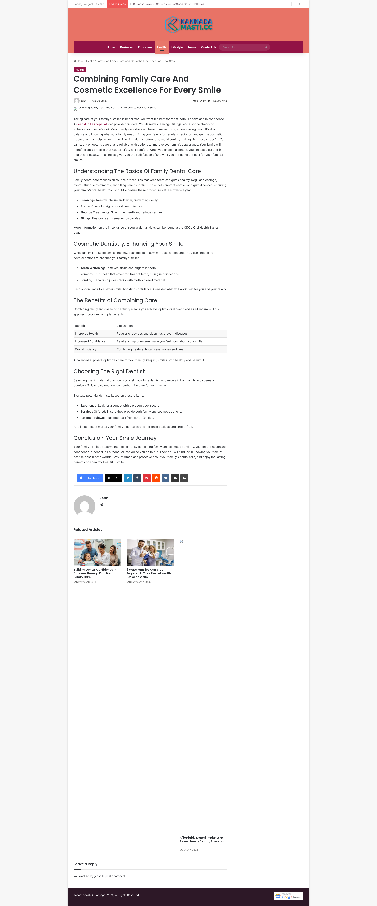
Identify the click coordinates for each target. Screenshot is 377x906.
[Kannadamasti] (188, 24)
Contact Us (208, 47)
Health (161, 47)
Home (111, 47)
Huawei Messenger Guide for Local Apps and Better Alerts (166, 4)
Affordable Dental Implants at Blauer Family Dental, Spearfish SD (202, 841)
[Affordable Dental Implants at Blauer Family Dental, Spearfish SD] (203, 686)
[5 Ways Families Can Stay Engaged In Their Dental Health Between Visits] (150, 552)
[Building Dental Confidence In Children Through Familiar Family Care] (97, 552)
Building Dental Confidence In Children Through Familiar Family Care (95, 573)
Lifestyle (177, 47)
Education (145, 47)
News (192, 47)
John (83, 100)
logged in (95, 876)
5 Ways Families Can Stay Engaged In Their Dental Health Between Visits (149, 573)
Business (126, 47)
